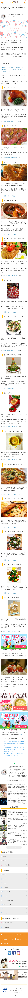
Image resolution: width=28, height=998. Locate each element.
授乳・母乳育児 (22, 791)
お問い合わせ (17, 992)
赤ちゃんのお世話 (16, 791)
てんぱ (24, 823)
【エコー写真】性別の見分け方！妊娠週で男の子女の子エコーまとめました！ (17, 813)
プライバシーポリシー (19, 990)
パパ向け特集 (15, 818)
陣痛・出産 (14, 832)
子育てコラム (22, 825)
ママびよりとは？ (14, 988)
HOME (2, 5)
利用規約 (12, 990)
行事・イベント (11, 5)
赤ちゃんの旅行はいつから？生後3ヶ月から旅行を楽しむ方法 (17, 827)
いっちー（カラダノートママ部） (14, 14)
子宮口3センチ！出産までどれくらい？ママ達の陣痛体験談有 (16, 834)
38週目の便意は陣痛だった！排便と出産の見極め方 (17, 841)
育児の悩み (6, 5)
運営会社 (21, 988)
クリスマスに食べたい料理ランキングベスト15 (13, 67)
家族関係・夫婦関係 (21, 784)
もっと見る (14, 847)
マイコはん (23, 816)
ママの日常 (14, 784)
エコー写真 (15, 811)
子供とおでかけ (16, 825)
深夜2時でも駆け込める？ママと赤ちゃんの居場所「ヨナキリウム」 (17, 801)
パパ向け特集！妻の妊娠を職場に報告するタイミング (17, 820)
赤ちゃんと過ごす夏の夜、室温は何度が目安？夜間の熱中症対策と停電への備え (14, 743)
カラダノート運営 (22, 789)
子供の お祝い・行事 (17, 5)
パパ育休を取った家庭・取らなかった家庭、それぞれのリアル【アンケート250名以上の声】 (14, 749)
